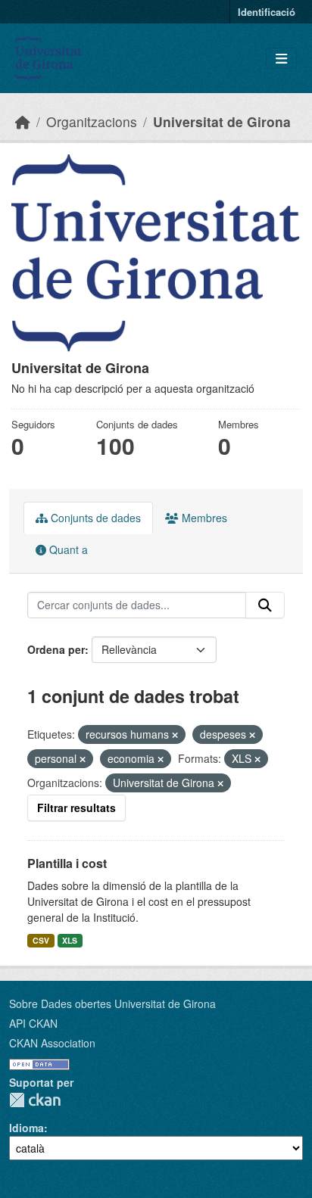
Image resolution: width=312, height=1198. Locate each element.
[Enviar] (265, 605)
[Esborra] (175, 735)
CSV (41, 940)
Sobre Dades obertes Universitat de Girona (112, 1003)
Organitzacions (91, 121)
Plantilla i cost (67, 863)
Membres (203, 517)
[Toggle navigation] (281, 59)
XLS (69, 940)
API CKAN (33, 1023)
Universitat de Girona (222, 121)
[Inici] (22, 121)
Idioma (26, 1127)
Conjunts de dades (94, 517)
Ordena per (56, 649)
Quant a (67, 549)
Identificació (266, 12)
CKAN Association (52, 1042)
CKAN (35, 1100)
